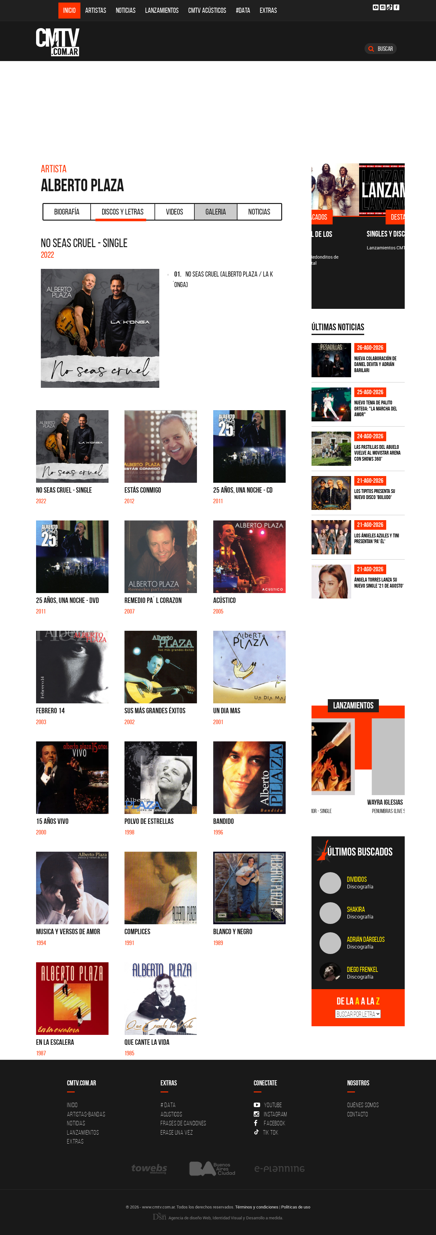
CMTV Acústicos (207, 10)
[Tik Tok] (389, 7)
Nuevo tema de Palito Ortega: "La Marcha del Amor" (375, 408)
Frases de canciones (183, 1123)
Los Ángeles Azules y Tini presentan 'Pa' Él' (376, 538)
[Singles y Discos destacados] (358, 189)
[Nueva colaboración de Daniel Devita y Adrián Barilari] (331, 360)
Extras (268, 10)
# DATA (168, 1104)
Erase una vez (177, 1132)
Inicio (69, 10)
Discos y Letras (123, 211)
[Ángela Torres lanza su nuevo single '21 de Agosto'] (331, 582)
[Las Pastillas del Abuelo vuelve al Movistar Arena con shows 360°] (331, 449)
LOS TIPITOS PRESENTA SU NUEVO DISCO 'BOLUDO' (374, 494)
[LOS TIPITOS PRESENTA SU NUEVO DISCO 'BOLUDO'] (331, 493)
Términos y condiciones (256, 1207)
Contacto (357, 1114)
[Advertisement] (218, 109)
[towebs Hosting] (150, 1169)
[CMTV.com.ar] (62, 42)
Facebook (274, 1123)
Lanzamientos (162, 10)
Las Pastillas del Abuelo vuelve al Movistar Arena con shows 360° (377, 453)
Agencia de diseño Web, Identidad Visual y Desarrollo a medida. (225, 1218)
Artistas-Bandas (86, 1114)
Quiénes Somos (363, 1104)
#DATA (243, 10)
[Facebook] (396, 7)
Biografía (66, 211)
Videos (174, 211)
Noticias (126, 10)
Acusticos (171, 1114)
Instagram (275, 1114)
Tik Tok (270, 1132)
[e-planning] (279, 1169)
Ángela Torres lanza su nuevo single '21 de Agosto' (378, 583)
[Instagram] (383, 7)
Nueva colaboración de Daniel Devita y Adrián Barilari (375, 364)
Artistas (95, 10)
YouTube (273, 1104)
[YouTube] (376, 7)
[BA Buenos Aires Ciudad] (211, 1169)
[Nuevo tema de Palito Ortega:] (331, 404)
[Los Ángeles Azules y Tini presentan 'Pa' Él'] (331, 537)
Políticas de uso (295, 1207)
